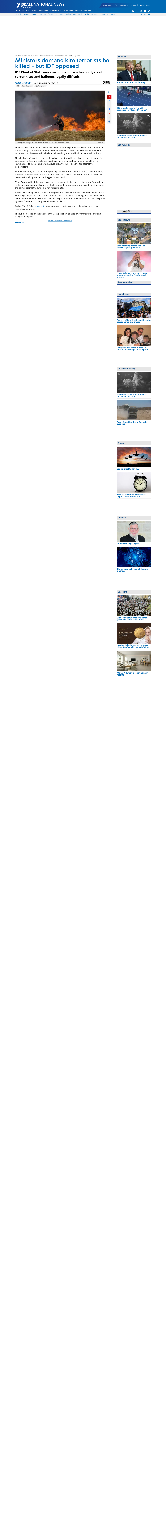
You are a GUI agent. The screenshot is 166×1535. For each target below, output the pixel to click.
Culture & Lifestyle (46, 14)
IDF (17, 86)
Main (18, 11)
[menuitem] (18, 11)
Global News (55, 11)
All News (25, 11)
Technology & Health (73, 14)
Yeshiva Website (91, 14)
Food (34, 14)
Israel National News (22, 56)
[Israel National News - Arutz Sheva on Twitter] (133, 11)
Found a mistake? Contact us (60, 221)
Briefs (34, 11)
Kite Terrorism (40, 86)
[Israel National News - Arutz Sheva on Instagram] (141, 11)
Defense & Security (83, 11)
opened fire (40, 206)
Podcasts (59, 14)
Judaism (27, 14)
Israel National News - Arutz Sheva (34, 6)
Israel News (43, 11)
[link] (134, 82)
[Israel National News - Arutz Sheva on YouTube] (145, 11)
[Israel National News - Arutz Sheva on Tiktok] (149, 11)
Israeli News (34, 56)
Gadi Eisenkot (27, 86)
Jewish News (68, 11)
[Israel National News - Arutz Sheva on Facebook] (137, 11)
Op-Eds (19, 14)
